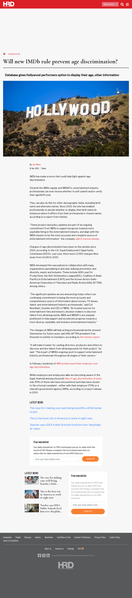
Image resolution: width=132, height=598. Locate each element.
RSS (79, 548)
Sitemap (70, 548)
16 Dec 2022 (34, 168)
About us (48, 548)
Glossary (27, 537)
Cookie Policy (115, 537)
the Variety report (90, 337)
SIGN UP (90, 459)
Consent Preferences (82, 537)
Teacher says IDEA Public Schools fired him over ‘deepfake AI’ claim (50, 508)
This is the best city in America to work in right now (61, 418)
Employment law (14, 54)
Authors (38, 537)
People (18, 537)
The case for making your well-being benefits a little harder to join (50, 480)
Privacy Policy (100, 537)
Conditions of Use (64, 537)
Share (44, 168)
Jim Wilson (36, 164)
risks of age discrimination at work (82, 378)
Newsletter (49, 537)
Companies (7, 537)
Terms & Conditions (10, 540)
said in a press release (87, 238)
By (35, 164)
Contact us (59, 548)
